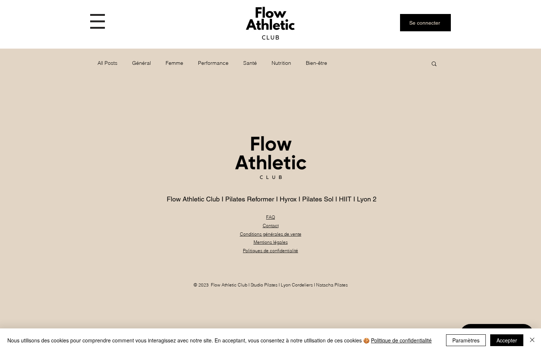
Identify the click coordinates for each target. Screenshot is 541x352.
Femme (174, 63)
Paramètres (466, 340)
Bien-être (316, 63)
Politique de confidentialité (401, 340)
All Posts (107, 63)
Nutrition (281, 63)
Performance (213, 63)
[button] (97, 21)
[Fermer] (532, 340)
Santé (250, 63)
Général (141, 63)
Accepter (506, 340)
